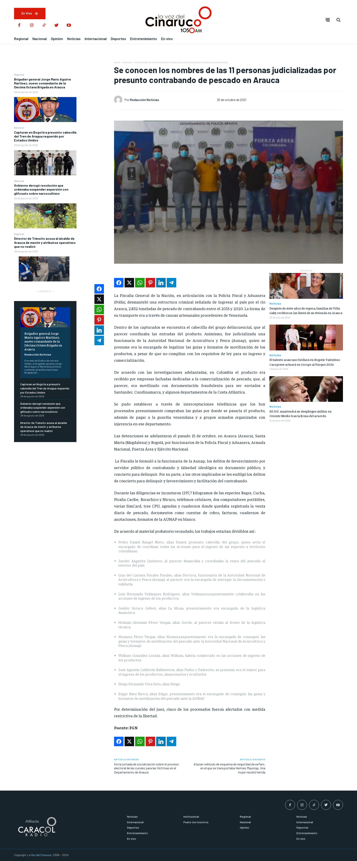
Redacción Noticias (37, 354)
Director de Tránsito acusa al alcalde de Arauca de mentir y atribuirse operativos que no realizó (45, 242)
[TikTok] (44, 25)
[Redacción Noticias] (119, 100)
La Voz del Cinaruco (39, 855)
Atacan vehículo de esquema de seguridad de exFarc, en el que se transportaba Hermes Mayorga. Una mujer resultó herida (229, 768)
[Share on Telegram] (171, 282)
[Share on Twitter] (129, 282)
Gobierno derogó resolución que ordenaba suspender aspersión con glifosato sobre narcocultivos (41, 189)
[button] (338, 19)
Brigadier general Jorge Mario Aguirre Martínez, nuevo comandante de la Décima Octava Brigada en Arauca (42, 83)
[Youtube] (69, 25)
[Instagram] (31, 25)
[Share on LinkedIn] (161, 282)
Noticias (127, 62)
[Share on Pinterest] (150, 282)
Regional (19, 74)
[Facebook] (19, 25)
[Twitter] (56, 25)
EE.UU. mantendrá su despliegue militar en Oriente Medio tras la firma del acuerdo (300, 413)
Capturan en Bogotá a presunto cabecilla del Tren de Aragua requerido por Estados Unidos (45, 136)
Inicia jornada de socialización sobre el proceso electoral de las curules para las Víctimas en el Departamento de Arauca (146, 768)
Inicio (117, 62)
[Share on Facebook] (119, 282)
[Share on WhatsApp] (140, 282)
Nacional (19, 127)
